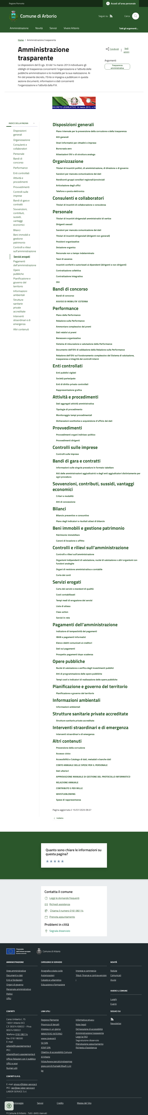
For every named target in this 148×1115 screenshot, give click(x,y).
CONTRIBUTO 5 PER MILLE (69, 788)
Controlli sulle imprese (75, 447)
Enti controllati (68, 365)
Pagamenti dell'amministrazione (85, 624)
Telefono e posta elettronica (70, 191)
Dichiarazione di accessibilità (89, 1029)
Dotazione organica (65, 247)
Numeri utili (11, 1068)
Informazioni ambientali (76, 700)
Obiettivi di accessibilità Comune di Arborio (56, 1054)
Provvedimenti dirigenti (68, 440)
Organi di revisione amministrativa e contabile (79, 569)
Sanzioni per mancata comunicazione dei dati (78, 174)
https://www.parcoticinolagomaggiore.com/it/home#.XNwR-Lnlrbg (56, 1066)
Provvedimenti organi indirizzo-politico (75, 434)
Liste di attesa (63, 606)
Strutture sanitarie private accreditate (90, 713)
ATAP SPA (46, 1047)
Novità (39, 28)
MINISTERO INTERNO (51, 1033)
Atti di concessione (65, 502)
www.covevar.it (48, 1038)
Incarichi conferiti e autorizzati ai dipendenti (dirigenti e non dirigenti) (91, 264)
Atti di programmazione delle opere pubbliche (79, 673)
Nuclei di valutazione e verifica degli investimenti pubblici (85, 668)
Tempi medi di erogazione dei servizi (74, 600)
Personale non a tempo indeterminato (75, 253)
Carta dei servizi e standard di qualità (75, 589)
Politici (9, 994)
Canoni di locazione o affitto (70, 540)
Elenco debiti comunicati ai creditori (74, 643)
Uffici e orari (12, 1063)
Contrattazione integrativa (69, 276)
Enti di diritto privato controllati (72, 384)
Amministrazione (19, 28)
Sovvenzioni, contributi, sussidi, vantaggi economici (93, 486)
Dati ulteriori (62, 771)
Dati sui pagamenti (65, 648)
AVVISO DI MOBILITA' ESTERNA (72, 301)
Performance (65, 308)
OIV (58, 282)
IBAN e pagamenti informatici (71, 637)
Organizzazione (68, 161)
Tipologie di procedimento (69, 409)
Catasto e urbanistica (51, 980)
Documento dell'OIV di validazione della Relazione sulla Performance (90, 349)
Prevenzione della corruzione (70, 747)
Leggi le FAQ (82, 1036)
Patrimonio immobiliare (68, 535)
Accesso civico (63, 753)
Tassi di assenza (64, 259)
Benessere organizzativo (68, 338)
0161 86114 (21, 1034)
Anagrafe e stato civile (52, 970)
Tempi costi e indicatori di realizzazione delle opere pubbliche (86, 679)
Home (21, 40)
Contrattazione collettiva (68, 270)
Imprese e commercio (86, 970)
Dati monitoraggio (14, 1103)
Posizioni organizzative (67, 241)
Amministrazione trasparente (90, 1033)
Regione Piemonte (16, 3)
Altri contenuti (67, 741)
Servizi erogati (67, 582)
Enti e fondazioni (14, 980)
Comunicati (115, 975)
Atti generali (62, 137)
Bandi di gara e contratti (76, 461)
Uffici (8, 998)
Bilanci (59, 508)
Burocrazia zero (64, 148)
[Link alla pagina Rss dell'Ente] (112, 1019)
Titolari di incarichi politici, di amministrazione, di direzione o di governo (92, 168)
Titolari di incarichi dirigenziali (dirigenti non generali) (83, 236)
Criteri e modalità (64, 496)
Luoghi (113, 999)
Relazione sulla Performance (70, 320)
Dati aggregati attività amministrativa (75, 403)
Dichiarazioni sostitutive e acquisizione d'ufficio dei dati (84, 421)
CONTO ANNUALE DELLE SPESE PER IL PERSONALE (82, 765)
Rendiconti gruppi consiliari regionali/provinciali (80, 179)
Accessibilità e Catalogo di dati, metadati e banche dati (83, 759)
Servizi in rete (63, 617)
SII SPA (44, 1043)
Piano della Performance (68, 315)
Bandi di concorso (70, 289)
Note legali (81, 1024)
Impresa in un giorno (51, 1029)
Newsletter (115, 1023)
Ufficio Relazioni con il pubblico (21, 1059)
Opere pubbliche (69, 661)
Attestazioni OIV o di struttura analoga (75, 154)
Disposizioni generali (73, 124)
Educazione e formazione (53, 984)
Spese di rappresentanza (68, 799)
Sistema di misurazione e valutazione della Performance (84, 344)
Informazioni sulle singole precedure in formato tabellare (85, 467)
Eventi (113, 1004)
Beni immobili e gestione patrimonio (88, 528)
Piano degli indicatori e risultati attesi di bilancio (80, 521)
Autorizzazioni (47, 975)
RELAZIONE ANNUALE (67, 782)
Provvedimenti (67, 427)
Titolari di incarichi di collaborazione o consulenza (81, 204)
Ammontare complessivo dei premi (73, 326)
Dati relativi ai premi (66, 332)
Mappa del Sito (84, 1103)
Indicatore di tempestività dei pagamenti (76, 631)
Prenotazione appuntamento (89, 1044)
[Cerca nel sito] (134, 16)
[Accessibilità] (9, 1106)
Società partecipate (65, 378)
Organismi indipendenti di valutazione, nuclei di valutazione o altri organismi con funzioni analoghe (96, 561)
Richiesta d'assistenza (86, 1047)
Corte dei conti (63, 575)
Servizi (53, 28)
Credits (60, 1103)
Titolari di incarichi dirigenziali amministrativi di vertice (83, 218)
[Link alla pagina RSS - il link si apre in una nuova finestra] (111, 16)
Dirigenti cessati (64, 224)
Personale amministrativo (18, 989)
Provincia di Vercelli (50, 1024)
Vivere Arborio (71, 28)
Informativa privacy (85, 1020)
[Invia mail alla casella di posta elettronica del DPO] (25, 1084)
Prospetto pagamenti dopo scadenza (74, 654)
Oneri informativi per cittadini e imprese (76, 142)
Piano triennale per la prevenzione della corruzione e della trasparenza (91, 131)
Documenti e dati (14, 975)
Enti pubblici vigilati (66, 372)
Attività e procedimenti (75, 397)
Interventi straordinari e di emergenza (90, 727)
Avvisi (113, 980)
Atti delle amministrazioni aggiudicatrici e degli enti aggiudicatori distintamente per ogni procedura (98, 475)
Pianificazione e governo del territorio (90, 686)
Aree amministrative (16, 970)
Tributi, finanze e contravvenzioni (91, 978)
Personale (63, 211)
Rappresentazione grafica (69, 390)
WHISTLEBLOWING (65, 794)
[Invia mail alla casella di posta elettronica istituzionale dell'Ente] (18, 1046)
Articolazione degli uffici (68, 185)
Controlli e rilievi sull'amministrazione (90, 547)
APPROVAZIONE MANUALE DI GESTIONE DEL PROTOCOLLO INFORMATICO (93, 776)
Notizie (113, 970)
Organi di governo (14, 984)
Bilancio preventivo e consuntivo (72, 515)
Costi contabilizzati (65, 594)
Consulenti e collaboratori (78, 198)
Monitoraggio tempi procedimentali (74, 415)
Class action (62, 612)
